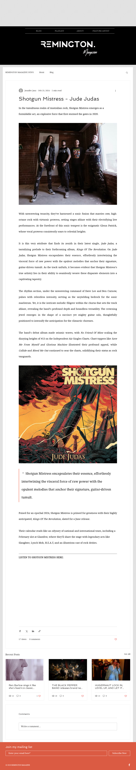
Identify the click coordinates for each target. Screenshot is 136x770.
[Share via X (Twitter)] (26, 631)
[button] (127, 72)
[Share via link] (39, 631)
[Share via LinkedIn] (33, 631)
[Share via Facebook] (20, 631)
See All (127, 654)
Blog (52, 72)
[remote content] (68, 586)
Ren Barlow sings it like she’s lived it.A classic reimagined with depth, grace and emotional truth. (24, 686)
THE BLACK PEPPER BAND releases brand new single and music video (67, 686)
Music (41, 72)
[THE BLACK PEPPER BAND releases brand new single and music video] (68, 669)
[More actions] (115, 90)
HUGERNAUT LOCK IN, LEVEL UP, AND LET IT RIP (109, 686)
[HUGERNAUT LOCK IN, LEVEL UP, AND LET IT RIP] (111, 669)
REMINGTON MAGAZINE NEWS (19, 72)
